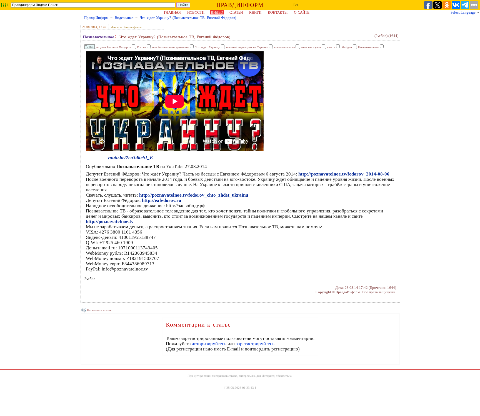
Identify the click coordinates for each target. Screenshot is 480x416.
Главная (172, 12)
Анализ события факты (126, 27)
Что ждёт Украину (207, 47)
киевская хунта (311, 47)
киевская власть (284, 47)
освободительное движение (170, 47)
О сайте (301, 12)
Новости (195, 12)
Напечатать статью (99, 310)
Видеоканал (124, 18)
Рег (295, 5)
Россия (141, 47)
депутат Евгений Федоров (113, 47)
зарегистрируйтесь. (256, 343)
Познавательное (98, 37)
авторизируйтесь (209, 343)
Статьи (236, 12)
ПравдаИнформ (96, 18)
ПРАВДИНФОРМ (240, 5)
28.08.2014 (89, 27)
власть (331, 47)
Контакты (278, 12)
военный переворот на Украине (247, 47)
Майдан (346, 47)
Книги (255, 12)
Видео (217, 12)
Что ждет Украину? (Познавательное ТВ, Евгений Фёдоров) (188, 18)
